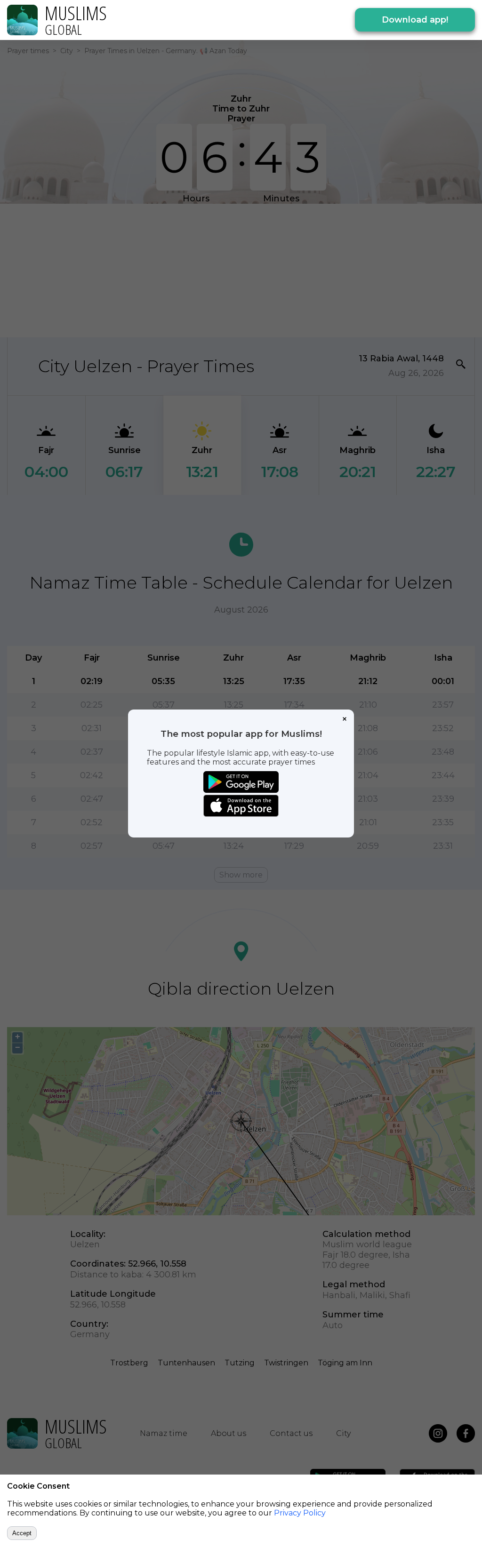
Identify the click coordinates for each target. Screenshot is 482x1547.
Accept (22, 1533)
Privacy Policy (300, 1512)
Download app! (415, 20)
